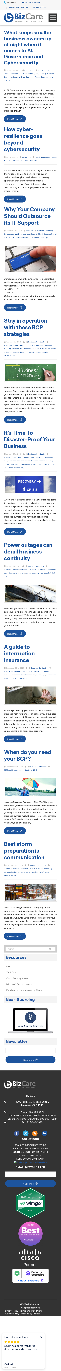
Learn (9, 966)
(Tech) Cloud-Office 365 (23, 73)
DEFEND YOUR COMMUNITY (30, 1158)
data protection (23, 461)
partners (29, 230)
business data (17, 349)
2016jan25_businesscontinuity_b (18, 457)
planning (30, 872)
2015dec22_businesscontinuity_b (18, 671)
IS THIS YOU (39, 7)
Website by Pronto (30, 1313)
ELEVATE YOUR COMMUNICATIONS (30, 1148)
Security (33, 160)
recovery (12, 468)
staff (42, 872)
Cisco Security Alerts (17, 978)
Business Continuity (12, 160)
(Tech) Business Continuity (46, 157)
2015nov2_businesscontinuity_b (17, 869)
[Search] (51, 949)
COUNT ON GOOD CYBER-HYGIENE (30, 1151)
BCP (33, 345)
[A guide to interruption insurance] (30, 694)
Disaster (34, 461)
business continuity (48, 569)
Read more (13, 119)
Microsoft (25, 160)
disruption (8, 464)
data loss (12, 461)
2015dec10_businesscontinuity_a (18, 770)
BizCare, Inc (29, 70)
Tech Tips (44, 237)
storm (47, 872)
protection (49, 464)
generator (28, 349)
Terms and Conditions (31, 1310)
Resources (16, 957)
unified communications (14, 352)
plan (23, 573)
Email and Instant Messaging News (24, 990)
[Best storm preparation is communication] (30, 892)
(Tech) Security (40, 73)
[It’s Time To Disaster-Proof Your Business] (30, 484)
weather (7, 875)
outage (42, 464)
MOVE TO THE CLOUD (30, 1155)
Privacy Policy (11, 1310)
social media (50, 349)
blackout (35, 569)
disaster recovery (45, 461)
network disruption (30, 464)
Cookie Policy (12, 1313)
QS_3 (35, 349)
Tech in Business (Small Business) (26, 237)
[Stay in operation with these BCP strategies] (30, 372)
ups (5, 576)
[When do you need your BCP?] (30, 786)
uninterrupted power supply (36, 352)
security (20, 468)
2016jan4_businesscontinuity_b (17, 569)
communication (10, 872)
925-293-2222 (12, 2)
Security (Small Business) (23, 77)
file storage (40, 675)
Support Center (19, 7)
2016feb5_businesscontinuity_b (17, 345)
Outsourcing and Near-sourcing (17, 234)
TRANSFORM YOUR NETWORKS (30, 1145)
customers (22, 872)
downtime (17, 464)
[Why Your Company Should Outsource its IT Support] (30, 258)
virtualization (9, 355)
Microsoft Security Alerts (19, 984)
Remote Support (32, 2)
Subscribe (28, 1060)
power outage (32, 573)
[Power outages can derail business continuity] (30, 593)
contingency (37, 457)
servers (41, 349)
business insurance (12, 675)
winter (13, 875)
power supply (44, 573)
